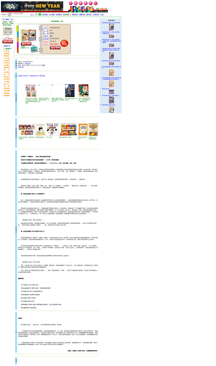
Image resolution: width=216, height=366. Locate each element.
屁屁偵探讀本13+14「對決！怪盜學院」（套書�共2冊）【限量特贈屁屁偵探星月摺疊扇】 (111, 41)
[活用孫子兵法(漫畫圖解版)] (93, 129)
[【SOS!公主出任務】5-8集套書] (31, 90)
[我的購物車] (75, 5)
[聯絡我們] (96, 15)
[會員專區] (59, 15)
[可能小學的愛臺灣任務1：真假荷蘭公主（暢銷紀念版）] (84, 90)
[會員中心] (85, 5)
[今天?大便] (52, 129)
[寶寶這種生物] (40, 129)
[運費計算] (82, 15)
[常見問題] (90, 5)
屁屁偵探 (27, 63)
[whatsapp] (39, 15)
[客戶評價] (36, 15)
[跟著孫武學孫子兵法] (83, 129)
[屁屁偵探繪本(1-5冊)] (68, 129)
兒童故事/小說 (33, 75)
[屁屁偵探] (26, 129)
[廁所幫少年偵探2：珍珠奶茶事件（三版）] (45, 90)
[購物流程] (75, 15)
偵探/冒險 (42, 75)
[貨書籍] (66, 15)
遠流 (51, 36)
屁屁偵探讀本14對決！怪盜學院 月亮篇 (111, 22)
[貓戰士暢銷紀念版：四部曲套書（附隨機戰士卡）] (58, 90)
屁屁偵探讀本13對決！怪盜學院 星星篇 (111, 60)
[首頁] (95, 5)
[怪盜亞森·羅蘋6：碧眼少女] (71, 90)
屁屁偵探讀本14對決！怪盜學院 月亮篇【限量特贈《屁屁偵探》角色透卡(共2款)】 (111, 50)
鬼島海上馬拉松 (105, 88)
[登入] (32, 15)
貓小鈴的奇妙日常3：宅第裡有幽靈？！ (111, 95)
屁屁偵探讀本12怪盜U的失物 (108, 104)
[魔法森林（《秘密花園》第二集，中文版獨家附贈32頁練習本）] (8, 31)
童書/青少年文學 (23, 75)
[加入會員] (80, 5)
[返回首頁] (102, 15)
